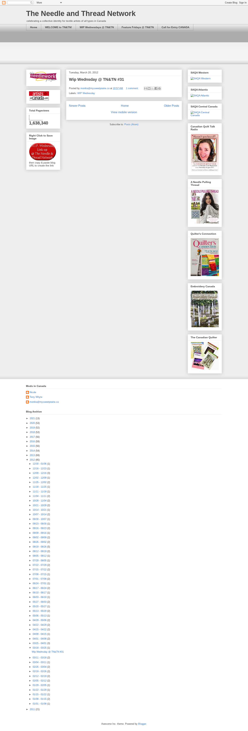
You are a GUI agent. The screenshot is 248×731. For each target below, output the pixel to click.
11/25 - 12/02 (40, 482)
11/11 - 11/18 (40, 491)
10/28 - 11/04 (40, 500)
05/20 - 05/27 (40, 606)
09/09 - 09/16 (40, 533)
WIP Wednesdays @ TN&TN (97, 27)
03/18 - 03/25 (40, 647)
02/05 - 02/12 (40, 680)
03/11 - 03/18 (40, 657)
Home (33, 27)
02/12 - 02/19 (40, 676)
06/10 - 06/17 (40, 592)
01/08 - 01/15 (40, 699)
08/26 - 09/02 (40, 542)
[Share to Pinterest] (159, 88)
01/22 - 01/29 (40, 690)
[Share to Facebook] (156, 88)
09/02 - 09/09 (40, 537)
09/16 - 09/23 (40, 528)
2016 (33, 441)
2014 (33, 450)
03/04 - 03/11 (40, 662)
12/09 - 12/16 (40, 473)
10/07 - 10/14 (40, 514)
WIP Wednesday (86, 93)
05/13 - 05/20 (40, 611)
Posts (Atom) (131, 124)
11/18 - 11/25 (40, 486)
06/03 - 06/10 (40, 597)
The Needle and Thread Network (81, 13)
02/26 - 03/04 (40, 666)
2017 (33, 437)
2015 (33, 446)
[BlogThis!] (149, 88)
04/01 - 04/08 (40, 638)
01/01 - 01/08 (40, 703)
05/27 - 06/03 (40, 602)
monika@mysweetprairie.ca (44, 402)
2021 (33, 418)
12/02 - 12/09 (40, 477)
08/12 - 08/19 (40, 551)
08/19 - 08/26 (40, 546)
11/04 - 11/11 (40, 496)
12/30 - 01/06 (40, 463)
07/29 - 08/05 (40, 560)
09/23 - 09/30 (40, 523)
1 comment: (132, 88)
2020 (33, 423)
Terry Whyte (36, 397)
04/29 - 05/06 (40, 620)
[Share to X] (152, 88)
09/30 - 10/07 (40, 519)
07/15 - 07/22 (40, 569)
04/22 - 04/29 (40, 625)
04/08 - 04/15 (40, 634)
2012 (33, 459)
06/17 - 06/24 (40, 588)
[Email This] (145, 88)
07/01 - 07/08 (40, 578)
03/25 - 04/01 (40, 643)
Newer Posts (77, 105)
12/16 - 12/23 (40, 468)
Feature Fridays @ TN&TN (138, 27)
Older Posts (171, 105)
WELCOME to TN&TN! (58, 27)
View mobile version (124, 112)
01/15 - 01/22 (40, 694)
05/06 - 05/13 (40, 615)
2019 (33, 427)
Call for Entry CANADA (175, 27)
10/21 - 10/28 (40, 505)
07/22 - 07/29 (40, 565)
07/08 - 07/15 (40, 574)
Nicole (33, 392)
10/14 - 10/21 (40, 510)
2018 (33, 432)
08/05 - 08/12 (40, 555)
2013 (33, 455)
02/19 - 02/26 (40, 671)
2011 (33, 709)
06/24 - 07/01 (40, 583)
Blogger (142, 723)
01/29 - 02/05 (40, 685)
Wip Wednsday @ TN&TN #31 (96, 79)
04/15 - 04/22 (40, 629)
